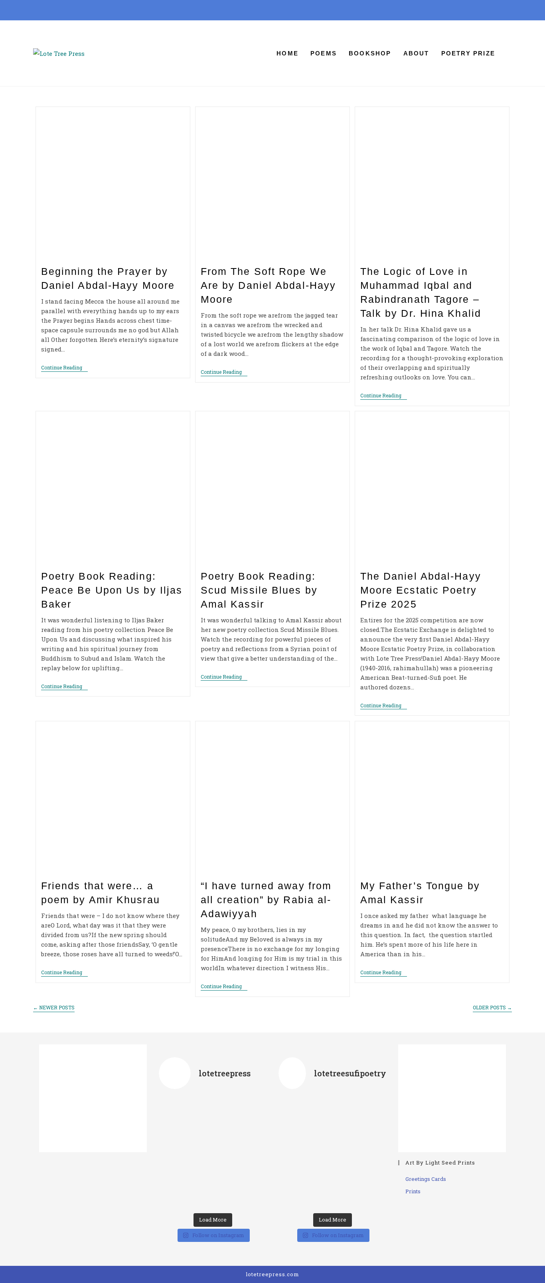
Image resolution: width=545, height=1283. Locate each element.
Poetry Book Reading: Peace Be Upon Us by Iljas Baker (112, 590)
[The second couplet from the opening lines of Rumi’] (250, 1115)
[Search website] (509, 53)
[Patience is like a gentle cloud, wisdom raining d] (332, 1152)
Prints (413, 1191)
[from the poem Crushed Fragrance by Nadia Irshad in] (175, 1115)
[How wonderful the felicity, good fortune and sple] (369, 1189)
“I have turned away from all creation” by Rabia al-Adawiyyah (266, 899)
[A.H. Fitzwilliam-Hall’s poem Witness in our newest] (212, 1189)
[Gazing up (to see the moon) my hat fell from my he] (332, 1189)
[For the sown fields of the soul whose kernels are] (332, 1115)
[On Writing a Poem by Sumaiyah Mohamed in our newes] (250, 1152)
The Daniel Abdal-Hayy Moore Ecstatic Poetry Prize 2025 (420, 590)
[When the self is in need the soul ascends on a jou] (295, 1152)
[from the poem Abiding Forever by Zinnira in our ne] (212, 1152)
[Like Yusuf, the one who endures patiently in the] (295, 1189)
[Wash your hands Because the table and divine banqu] (369, 1115)
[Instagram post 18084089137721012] (295, 1115)
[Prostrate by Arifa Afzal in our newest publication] (212, 1115)
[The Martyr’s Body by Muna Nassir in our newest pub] (175, 1152)
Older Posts (492, 1008)
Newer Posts (54, 1008)
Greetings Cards (425, 1178)
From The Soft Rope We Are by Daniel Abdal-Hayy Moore (268, 285)
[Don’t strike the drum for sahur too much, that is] (369, 1152)
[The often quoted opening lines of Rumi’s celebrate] (175, 1189)
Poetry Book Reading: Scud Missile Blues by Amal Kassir (259, 590)
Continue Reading (64, 368)
